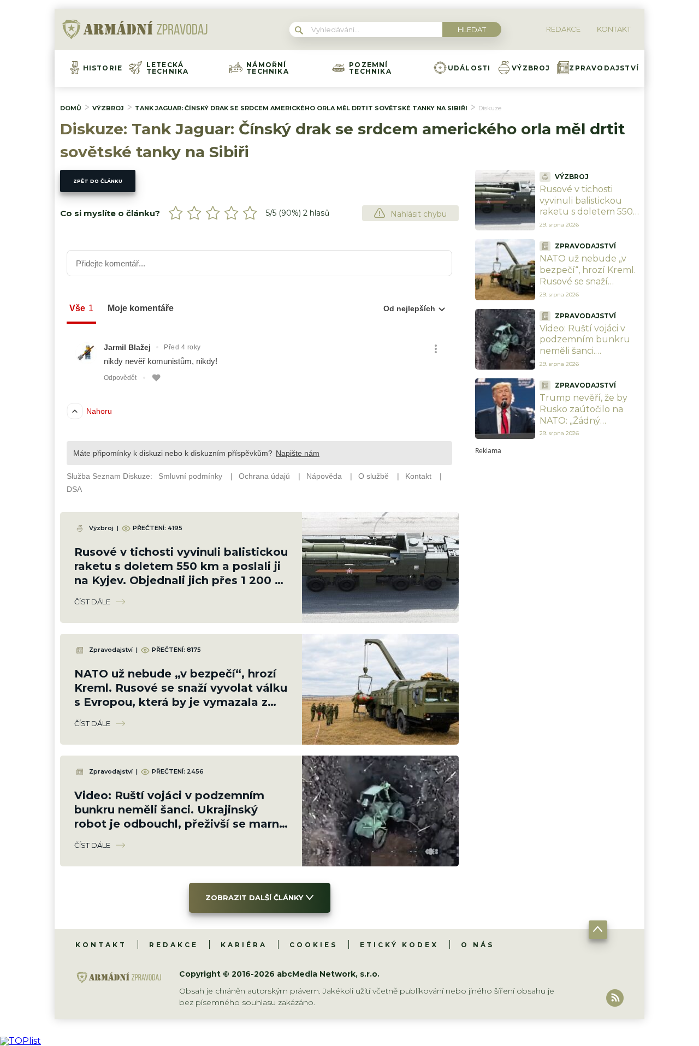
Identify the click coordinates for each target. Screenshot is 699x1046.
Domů (70, 108)
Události (469, 68)
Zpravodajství (604, 68)
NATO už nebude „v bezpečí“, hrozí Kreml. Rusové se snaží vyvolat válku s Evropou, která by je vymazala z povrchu (588, 286)
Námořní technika (267, 68)
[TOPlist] (20, 1041)
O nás (477, 945)
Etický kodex (399, 945)
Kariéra (244, 945)
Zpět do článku (97, 181)
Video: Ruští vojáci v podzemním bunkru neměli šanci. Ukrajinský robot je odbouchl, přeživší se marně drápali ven (585, 356)
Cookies (313, 945)
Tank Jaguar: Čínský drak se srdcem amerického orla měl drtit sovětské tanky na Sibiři (301, 108)
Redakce (173, 945)
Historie (103, 68)
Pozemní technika (370, 68)
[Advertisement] (557, 618)
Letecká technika (167, 68)
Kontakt (101, 945)
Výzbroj (531, 68)
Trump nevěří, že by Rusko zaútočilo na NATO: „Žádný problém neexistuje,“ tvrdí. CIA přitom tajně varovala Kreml (587, 426)
